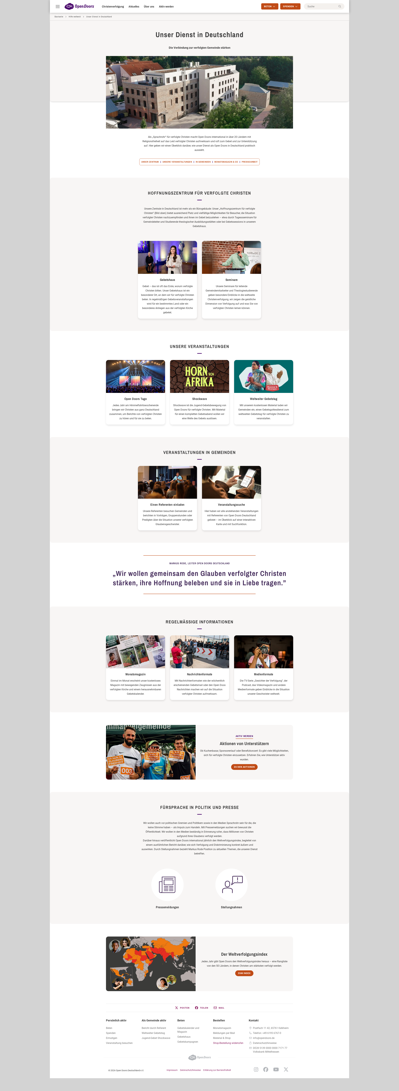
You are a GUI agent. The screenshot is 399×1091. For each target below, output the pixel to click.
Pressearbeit (250, 161)
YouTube (276, 1069)
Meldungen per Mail (224, 1033)
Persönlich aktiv (116, 1020)
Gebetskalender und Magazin (188, 1030)
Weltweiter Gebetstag (263, 399)
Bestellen (219, 1020)
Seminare (232, 280)
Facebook (266, 1069)
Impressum (172, 1070)
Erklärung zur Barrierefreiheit (217, 1070)
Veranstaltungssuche (231, 504)
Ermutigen (111, 1038)
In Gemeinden (203, 161)
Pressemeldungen (167, 907)
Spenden (111, 1033)
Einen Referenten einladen (167, 504)
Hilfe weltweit (75, 16)
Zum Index (244, 973)
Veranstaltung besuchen (119, 1043)
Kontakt (254, 1020)
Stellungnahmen (231, 907)
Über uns (149, 6)
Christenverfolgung (113, 6)
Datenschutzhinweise (264, 1043)
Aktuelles (134, 6)
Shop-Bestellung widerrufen (228, 1043)
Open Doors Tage (135, 399)
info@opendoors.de (263, 1038)
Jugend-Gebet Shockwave (156, 1038)
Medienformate (263, 674)
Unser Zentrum (150, 161)
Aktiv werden (166, 6)
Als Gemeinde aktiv (154, 1020)
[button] (182, 1007)
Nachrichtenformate (199, 674)
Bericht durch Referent (154, 1028)
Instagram (256, 1069)
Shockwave (199, 399)
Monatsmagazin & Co (226, 161)
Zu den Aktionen (244, 767)
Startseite (59, 16)
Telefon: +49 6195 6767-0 (267, 1033)
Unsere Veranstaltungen (177, 161)
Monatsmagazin (135, 674)
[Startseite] (79, 6)
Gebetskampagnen (187, 1041)
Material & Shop (222, 1038)
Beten (109, 1028)
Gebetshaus (167, 280)
